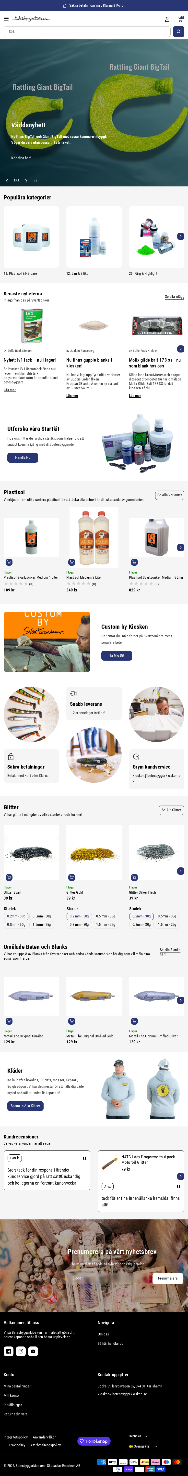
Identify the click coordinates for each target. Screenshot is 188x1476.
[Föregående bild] (7, 180)
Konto (9, 1374)
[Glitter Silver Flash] (156, 852)
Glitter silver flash (142, 892)
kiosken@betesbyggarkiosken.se (122, 1394)
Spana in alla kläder (25, 1106)
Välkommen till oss (21, 1322)
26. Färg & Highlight (143, 273)
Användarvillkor (44, 1437)
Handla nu (22, 457)
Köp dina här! (21, 158)
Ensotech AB (71, 1465)
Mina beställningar (17, 1386)
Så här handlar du (110, 1343)
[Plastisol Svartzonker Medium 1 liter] (31, 537)
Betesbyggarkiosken (30, 1465)
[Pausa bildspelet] (32, 180)
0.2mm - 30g (16, 916)
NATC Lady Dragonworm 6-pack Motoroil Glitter (148, 1159)
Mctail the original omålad (23, 1036)
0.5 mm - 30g (105, 916)
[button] (7, 19)
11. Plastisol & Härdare (20, 273)
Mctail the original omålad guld (89, 1036)
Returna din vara (16, 1414)
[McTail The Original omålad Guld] (94, 996)
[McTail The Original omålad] (31, 996)
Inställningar (13, 1405)
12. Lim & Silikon (78, 273)
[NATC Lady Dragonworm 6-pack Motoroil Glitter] (110, 1164)
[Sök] (178, 31)
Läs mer (10, 390)
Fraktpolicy (17, 1445)
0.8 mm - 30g (79, 924)
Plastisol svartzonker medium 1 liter (31, 577)
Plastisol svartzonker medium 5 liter (156, 577)
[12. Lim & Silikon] (94, 237)
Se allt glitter (171, 810)
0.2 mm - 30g (79, 916)
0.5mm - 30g (42, 916)
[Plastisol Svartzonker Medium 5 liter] (156, 537)
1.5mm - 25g (42, 924)
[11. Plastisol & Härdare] (31, 237)
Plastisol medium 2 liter (84, 577)
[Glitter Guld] (94, 852)
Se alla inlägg (174, 296)
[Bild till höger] (180, 236)
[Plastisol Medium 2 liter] (94, 537)
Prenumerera (167, 1278)
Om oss (103, 1334)
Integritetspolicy (16, 1437)
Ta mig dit (116, 655)
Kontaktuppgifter (113, 1374)
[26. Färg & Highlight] (156, 237)
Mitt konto (11, 1395)
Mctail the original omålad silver (153, 1036)
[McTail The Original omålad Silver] (156, 996)
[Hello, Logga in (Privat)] (167, 19)
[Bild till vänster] (7, 236)
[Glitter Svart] (31, 852)
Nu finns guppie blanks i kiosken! (89, 363)
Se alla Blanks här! (170, 952)
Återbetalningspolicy (45, 1445)
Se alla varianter (169, 495)
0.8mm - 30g (16, 924)
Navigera (106, 1322)
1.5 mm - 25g (105, 924)
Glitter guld (74, 892)
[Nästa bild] (25, 180)
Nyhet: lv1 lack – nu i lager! (30, 360)
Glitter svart (12, 892)
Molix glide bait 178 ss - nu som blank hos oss (155, 363)
